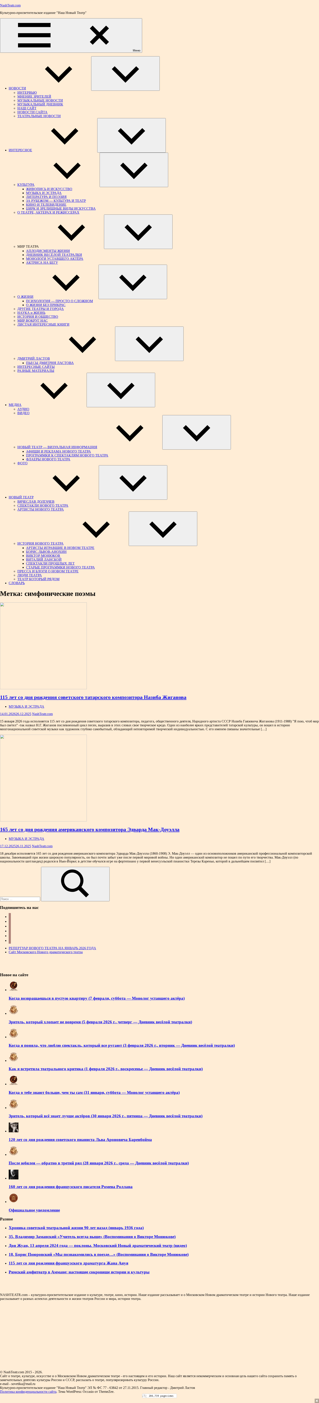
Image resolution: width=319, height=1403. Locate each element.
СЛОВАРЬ (17, 583)
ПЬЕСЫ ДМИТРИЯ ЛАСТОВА (50, 363)
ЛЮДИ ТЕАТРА (29, 575)
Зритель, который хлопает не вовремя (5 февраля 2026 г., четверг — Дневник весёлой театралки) (100, 1022)
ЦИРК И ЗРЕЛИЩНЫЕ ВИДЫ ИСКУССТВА (61, 208)
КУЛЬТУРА (26, 184)
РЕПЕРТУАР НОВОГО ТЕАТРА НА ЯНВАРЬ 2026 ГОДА (52, 948)
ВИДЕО (23, 413)
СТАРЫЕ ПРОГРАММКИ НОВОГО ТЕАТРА (60, 567)
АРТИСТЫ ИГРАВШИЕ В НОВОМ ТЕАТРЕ (60, 548)
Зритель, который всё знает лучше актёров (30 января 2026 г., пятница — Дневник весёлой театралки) (105, 1116)
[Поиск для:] (20, 899)
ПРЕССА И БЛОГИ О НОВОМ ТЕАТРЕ (48, 571)
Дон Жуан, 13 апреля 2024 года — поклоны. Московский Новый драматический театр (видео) (98, 1245)
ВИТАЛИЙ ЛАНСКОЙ (44, 559)
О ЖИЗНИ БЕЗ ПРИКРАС (46, 305)
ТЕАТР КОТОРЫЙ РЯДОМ (38, 579)
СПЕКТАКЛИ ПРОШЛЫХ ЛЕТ (50, 563)
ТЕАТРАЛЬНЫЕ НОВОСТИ (39, 116)
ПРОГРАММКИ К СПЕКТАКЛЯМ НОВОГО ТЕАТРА (67, 455)
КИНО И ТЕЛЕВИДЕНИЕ (46, 204)
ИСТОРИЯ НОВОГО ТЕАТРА (40, 543)
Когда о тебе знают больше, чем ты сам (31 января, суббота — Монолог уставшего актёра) (94, 1092)
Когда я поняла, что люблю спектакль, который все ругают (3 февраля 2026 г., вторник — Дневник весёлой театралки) (122, 1045)
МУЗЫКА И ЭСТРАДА (44, 193)
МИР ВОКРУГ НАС (32, 320)
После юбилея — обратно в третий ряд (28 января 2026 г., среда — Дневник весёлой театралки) (99, 1163)
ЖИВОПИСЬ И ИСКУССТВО (49, 189)
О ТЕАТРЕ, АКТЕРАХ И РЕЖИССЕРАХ (48, 212)
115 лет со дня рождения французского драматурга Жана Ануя (68, 1263)
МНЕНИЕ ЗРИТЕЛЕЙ (34, 96)
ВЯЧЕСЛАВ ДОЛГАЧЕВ (35, 501)
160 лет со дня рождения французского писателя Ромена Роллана (71, 1186)
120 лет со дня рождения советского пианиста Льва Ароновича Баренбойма (80, 1139)
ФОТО (22, 463)
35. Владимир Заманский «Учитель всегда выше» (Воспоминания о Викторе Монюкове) (92, 1236)
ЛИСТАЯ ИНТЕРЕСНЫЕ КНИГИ (43, 324)
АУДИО (23, 409)
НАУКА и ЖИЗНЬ (31, 313)
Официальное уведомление (34, 1210)
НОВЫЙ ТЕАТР (21, 497)
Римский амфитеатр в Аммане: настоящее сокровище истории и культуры (79, 1272)
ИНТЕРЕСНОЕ (20, 150)
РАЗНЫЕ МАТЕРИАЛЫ (35, 371)
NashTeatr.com (10, 5)
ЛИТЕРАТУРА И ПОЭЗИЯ (46, 197)
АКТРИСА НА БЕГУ (42, 262)
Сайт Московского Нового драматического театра (46, 952)
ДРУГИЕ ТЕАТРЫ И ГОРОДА (40, 309)
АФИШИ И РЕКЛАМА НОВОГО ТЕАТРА (58, 451)
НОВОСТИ (17, 88)
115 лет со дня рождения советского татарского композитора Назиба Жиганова (93, 697)
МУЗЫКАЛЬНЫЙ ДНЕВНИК (40, 104)
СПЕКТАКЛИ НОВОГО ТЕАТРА (42, 505)
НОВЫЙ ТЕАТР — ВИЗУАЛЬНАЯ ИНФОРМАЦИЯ (57, 447)
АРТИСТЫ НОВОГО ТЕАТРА (40, 509)
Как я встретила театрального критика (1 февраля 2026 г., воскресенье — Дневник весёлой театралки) (106, 1069)
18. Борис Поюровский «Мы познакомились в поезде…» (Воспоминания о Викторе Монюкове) (99, 1254)
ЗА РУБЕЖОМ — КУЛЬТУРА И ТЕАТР (56, 201)
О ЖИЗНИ (25, 296)
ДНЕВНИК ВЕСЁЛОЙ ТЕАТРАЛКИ (54, 255)
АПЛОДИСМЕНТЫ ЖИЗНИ (48, 251)
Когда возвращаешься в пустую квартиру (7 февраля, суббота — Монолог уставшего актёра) (97, 998)
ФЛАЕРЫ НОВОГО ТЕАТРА (48, 459)
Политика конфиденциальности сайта (28, 1391)
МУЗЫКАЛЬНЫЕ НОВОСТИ (40, 100)
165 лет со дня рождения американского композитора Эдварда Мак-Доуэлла (89, 829)
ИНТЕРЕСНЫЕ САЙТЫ (36, 367)
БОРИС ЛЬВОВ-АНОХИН (46, 552)
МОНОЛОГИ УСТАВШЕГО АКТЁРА (54, 258)
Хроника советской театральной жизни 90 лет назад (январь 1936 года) (76, 1227)
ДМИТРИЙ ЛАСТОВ (33, 358)
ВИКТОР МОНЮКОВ (43, 555)
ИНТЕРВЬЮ (27, 92)
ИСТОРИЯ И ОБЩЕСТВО (37, 316)
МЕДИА (15, 405)
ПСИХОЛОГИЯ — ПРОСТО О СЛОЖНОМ (59, 301)
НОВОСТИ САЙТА (32, 112)
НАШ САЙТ (26, 108)
